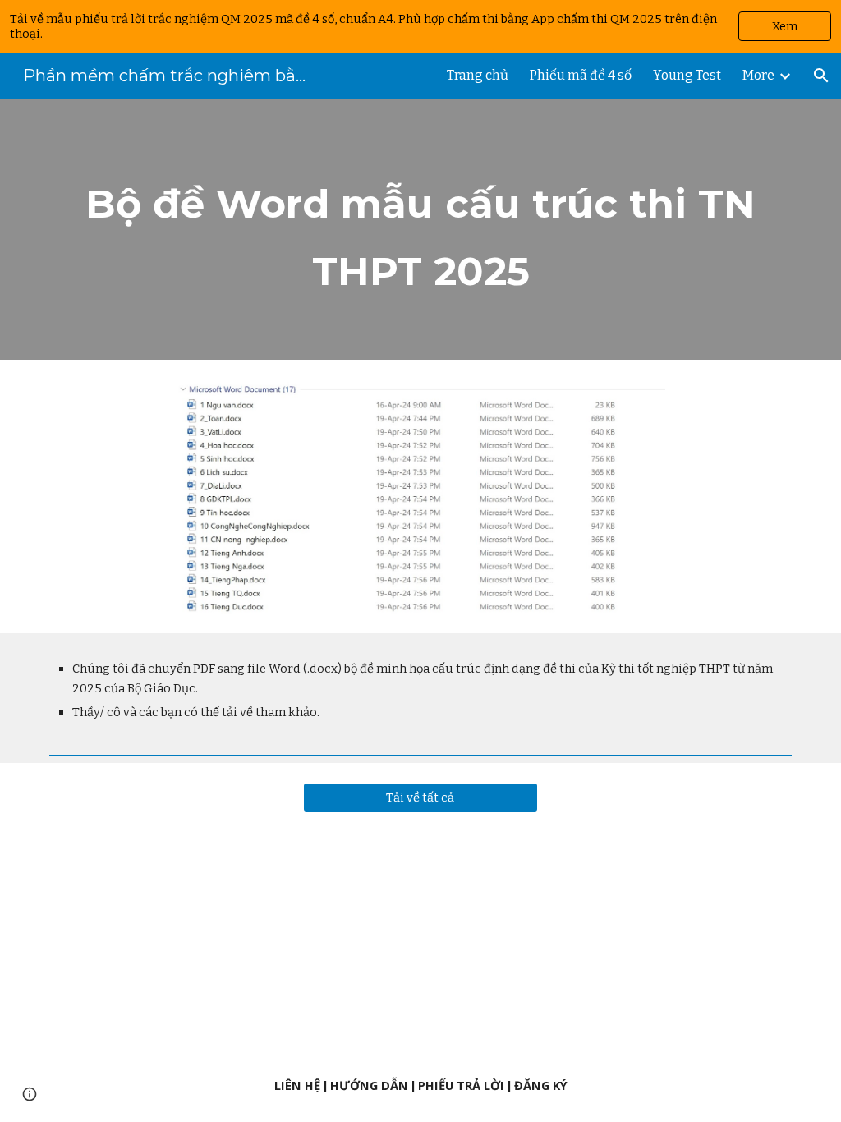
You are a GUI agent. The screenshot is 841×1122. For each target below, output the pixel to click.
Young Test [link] (687, 75)
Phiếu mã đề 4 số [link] (581, 75)
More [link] (758, 75)
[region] (420, 26)
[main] (421, 229)
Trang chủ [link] (477, 75)
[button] (821, 75)
